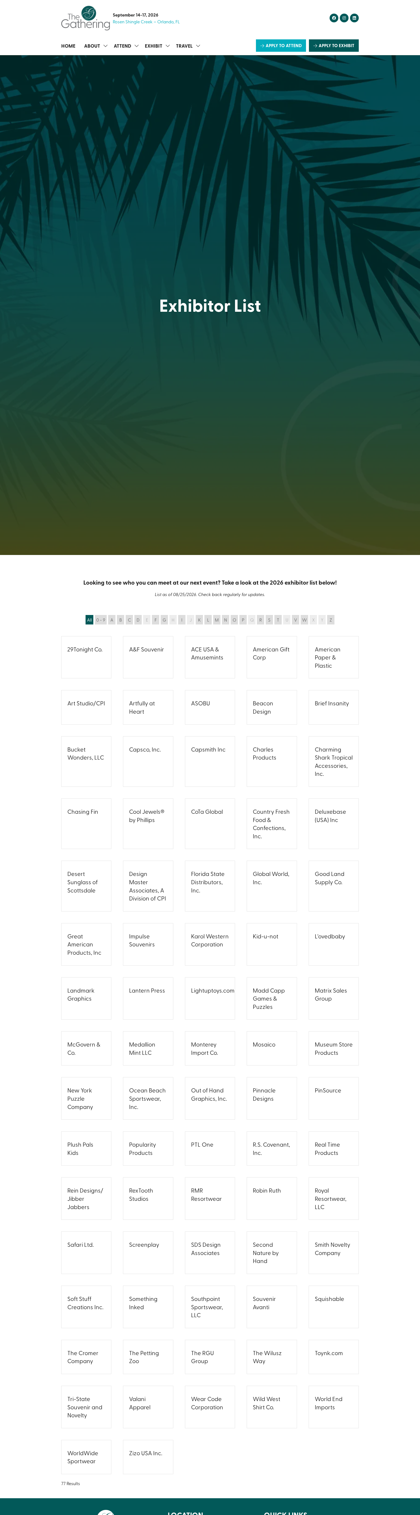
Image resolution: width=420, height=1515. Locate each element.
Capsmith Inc (208, 749)
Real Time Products (327, 1148)
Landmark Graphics (81, 994)
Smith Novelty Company (332, 1248)
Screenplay (144, 1244)
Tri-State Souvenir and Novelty (84, 1407)
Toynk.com (329, 1353)
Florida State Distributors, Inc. (208, 882)
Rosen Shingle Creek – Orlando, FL (146, 21)
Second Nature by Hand (266, 1252)
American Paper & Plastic (328, 657)
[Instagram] (344, 18)
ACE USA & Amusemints (207, 653)
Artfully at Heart (142, 707)
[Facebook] (334, 18)
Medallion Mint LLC (142, 1048)
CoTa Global (207, 811)
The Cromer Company (82, 1357)
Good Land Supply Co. (329, 878)
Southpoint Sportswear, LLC (207, 1307)
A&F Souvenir (146, 649)
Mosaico (264, 1044)
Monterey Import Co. (204, 1048)
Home (68, 45)
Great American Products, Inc (84, 944)
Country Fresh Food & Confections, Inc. (271, 823)
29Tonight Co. (85, 649)
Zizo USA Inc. (145, 1453)
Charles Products (264, 753)
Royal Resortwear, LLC (330, 1198)
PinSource (328, 1090)
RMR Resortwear (206, 1194)
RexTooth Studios (141, 1194)
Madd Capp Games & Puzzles (269, 998)
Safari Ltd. (80, 1244)
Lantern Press (147, 990)
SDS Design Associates (206, 1248)
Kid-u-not (265, 936)
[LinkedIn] (354, 18)
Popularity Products (142, 1148)
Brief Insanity (332, 703)
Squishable (329, 1298)
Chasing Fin (82, 811)
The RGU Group (202, 1357)
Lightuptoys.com (213, 990)
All (89, 620)
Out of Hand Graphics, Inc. (209, 1094)
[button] (281, 45)
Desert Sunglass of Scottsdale (82, 882)
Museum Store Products (334, 1048)
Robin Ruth (267, 1190)
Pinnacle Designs (264, 1094)
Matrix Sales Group (331, 994)
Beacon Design (263, 707)
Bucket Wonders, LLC (85, 753)
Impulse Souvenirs (142, 940)
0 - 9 (100, 620)
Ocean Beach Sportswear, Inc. (147, 1098)
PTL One (202, 1144)
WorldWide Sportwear (82, 1457)
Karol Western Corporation (210, 940)
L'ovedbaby (330, 936)
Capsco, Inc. (145, 749)
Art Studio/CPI (86, 703)
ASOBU (200, 703)
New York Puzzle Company (80, 1098)
